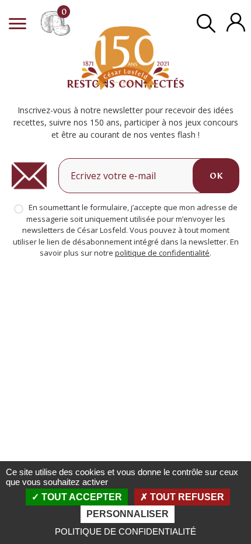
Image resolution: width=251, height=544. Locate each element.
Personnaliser (127, 514)
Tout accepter (80, 497)
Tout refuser (186, 497)
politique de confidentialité (162, 252)
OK (216, 175)
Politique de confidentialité (125, 531)
